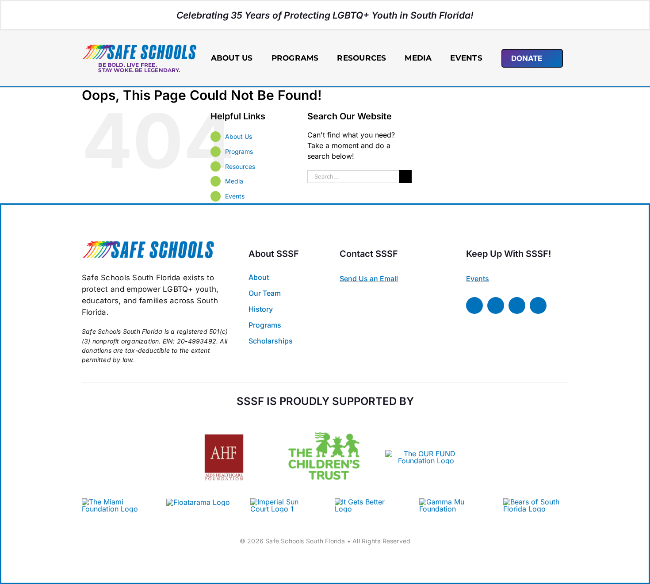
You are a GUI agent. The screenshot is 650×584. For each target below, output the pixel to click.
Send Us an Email (369, 278)
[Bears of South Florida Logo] (535, 501)
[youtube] (538, 305)
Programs (239, 151)
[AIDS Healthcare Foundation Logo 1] (224, 426)
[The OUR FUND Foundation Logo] (426, 453)
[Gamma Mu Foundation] (451, 501)
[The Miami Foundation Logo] (114, 501)
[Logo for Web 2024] (139, 47)
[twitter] (495, 305)
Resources (240, 166)
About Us (238, 136)
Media (234, 181)
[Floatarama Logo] (198, 502)
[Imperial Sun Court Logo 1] (279, 501)
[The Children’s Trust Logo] (325, 420)
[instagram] (517, 305)
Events (235, 196)
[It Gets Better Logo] (367, 501)
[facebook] (474, 305)
